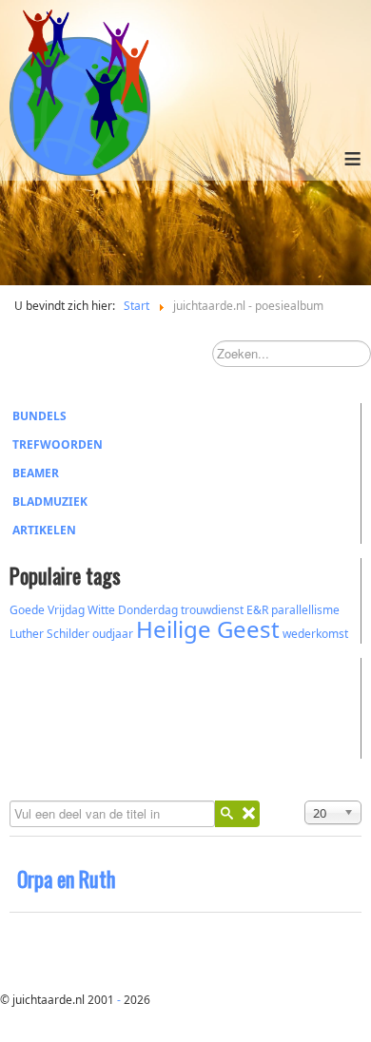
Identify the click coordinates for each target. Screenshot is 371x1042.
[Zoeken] (226, 814)
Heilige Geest (208, 629)
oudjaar (112, 634)
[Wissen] (248, 814)
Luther (27, 634)
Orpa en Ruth (66, 878)
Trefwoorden (57, 444)
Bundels (39, 416)
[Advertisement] (114, 705)
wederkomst (315, 634)
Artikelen (44, 530)
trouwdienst (212, 610)
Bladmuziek (50, 501)
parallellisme (305, 610)
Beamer (35, 473)
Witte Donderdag (133, 610)
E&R (257, 610)
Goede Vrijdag (47, 610)
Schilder (68, 634)
